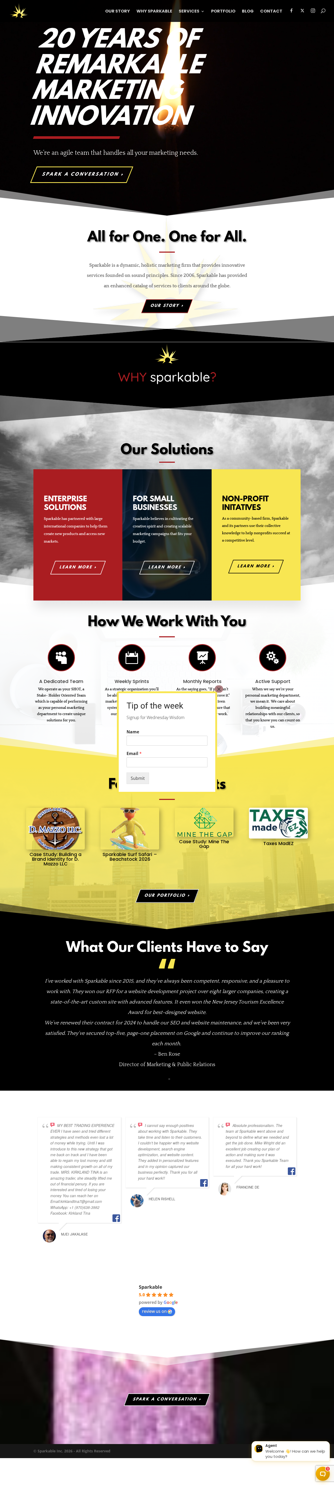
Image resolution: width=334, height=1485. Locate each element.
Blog (248, 11)
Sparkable (150, 1287)
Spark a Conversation (80, 174)
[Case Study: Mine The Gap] (204, 822)
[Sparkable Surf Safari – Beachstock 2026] (129, 829)
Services (189, 11)
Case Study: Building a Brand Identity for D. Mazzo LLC (55, 859)
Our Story (117, 11)
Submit (138, 778)
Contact (271, 11)
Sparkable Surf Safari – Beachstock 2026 (130, 856)
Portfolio (223, 11)
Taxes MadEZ (278, 843)
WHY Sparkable (154, 11)
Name (133, 732)
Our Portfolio (165, 895)
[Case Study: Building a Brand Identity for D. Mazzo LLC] (55, 829)
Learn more (76, 567)
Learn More (165, 567)
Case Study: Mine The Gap (204, 844)
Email (134, 753)
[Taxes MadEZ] (278, 823)
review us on (154, 1311)
